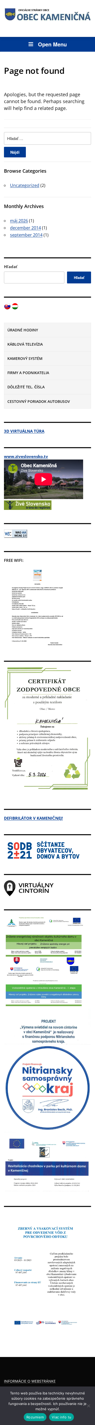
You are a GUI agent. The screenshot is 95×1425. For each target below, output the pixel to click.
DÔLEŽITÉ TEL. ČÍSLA (26, 386)
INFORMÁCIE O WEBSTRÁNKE (30, 1381)
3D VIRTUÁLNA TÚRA (24, 431)
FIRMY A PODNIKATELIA (28, 372)
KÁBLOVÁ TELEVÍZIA (25, 344)
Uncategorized (24, 185)
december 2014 (25, 228)
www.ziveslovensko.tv (26, 456)
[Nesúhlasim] (88, 1405)
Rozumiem (35, 1417)
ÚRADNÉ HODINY (22, 329)
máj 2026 (19, 221)
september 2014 (26, 235)
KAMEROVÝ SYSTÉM (24, 358)
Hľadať (11, 266)
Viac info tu (61, 1417)
